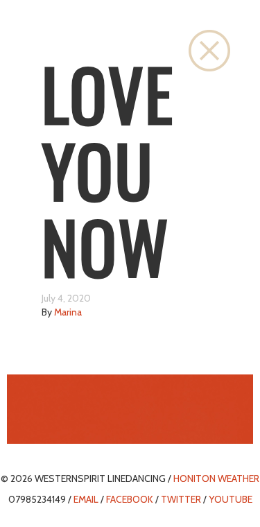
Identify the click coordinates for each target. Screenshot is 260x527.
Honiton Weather (216, 478)
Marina (68, 312)
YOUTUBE (230, 499)
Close (209, 50)
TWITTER (181, 499)
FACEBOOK (129, 499)
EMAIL (85, 499)
